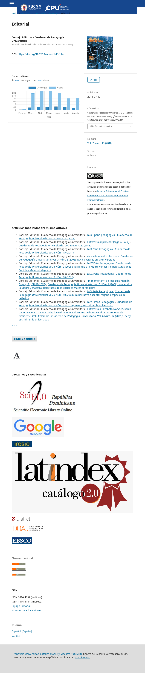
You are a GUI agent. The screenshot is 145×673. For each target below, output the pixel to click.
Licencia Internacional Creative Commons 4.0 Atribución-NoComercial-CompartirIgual (108, 195)
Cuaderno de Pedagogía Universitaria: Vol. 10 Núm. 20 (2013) (55, 245)
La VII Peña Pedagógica (101, 302)
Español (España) (22, 631)
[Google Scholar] (38, 436)
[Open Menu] (11, 3)
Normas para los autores (26, 610)
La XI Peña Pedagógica (100, 273)
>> (15, 325)
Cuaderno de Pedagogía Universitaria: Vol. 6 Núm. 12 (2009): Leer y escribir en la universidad (75, 303)
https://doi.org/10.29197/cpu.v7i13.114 (40, 54)
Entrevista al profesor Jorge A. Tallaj (108, 242)
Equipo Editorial (21, 606)
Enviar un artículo (24, 338)
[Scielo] (44, 412)
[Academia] (16, 359)
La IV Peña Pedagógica (100, 263)
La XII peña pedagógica (101, 235)
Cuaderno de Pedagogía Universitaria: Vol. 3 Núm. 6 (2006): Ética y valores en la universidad (75, 257)
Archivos (26, 13)
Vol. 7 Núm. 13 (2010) (46, 13)
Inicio (14, 13)
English (16, 636)
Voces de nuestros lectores (103, 256)
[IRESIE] (22, 446)
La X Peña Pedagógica (100, 249)
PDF (94, 79)
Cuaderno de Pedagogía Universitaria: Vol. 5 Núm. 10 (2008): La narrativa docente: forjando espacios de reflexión (74, 295)
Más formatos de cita (101, 126)
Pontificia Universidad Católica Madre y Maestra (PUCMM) (47, 654)
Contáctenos (82, 657)
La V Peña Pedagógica (100, 291)
